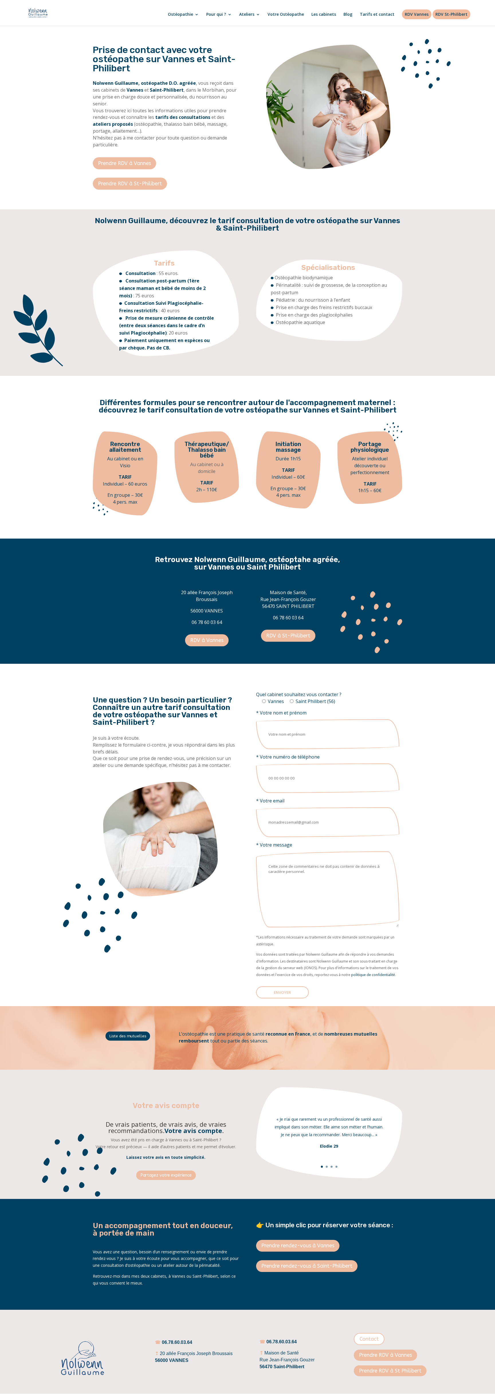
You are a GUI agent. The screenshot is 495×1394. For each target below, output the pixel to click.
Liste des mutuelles (127, 1036)
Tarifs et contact (377, 14)
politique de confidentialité (373, 974)
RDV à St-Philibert (288, 636)
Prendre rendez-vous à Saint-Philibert (306, 1266)
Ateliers (246, 14)
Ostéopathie (180, 14)
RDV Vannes (417, 14)
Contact (369, 1339)
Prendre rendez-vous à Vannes (297, 1245)
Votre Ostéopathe (286, 14)
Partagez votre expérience (166, 1175)
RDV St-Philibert (451, 14)
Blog (347, 14)
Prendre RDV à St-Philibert (130, 183)
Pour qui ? (216, 14)
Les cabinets (323, 14)
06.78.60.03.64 (177, 1342)
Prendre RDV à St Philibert (390, 1371)
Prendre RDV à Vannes (124, 163)
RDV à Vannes (206, 640)
